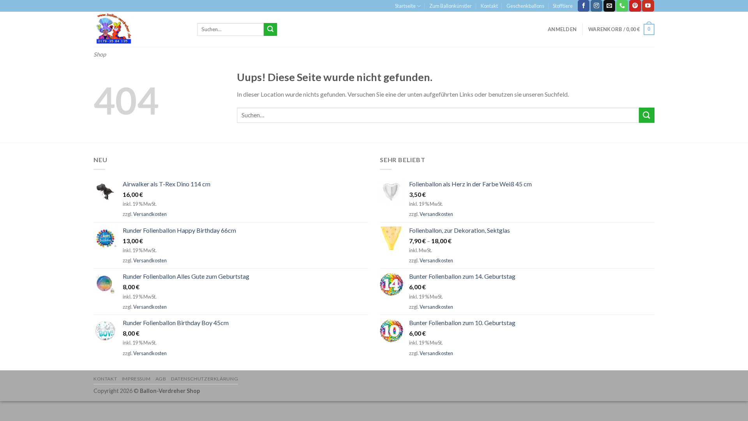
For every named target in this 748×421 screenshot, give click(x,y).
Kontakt (489, 6)
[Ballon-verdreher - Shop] (139, 29)
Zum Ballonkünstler (450, 6)
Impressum (136, 379)
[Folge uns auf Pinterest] (635, 6)
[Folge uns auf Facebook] (583, 6)
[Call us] (622, 6)
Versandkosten (150, 214)
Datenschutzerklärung (204, 379)
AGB (160, 379)
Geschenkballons (525, 6)
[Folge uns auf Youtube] (648, 6)
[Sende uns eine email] (609, 6)
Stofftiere (563, 6)
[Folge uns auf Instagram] (596, 6)
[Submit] (270, 29)
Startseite (405, 6)
